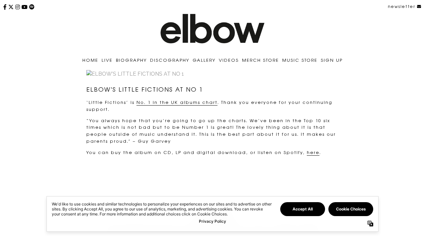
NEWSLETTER (402, 6)
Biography (131, 60)
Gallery (204, 60)
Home (90, 60)
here (313, 152)
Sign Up (332, 60)
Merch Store (260, 60)
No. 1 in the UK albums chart (176, 102)
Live (107, 60)
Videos (229, 60)
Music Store (299, 60)
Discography (169, 60)
